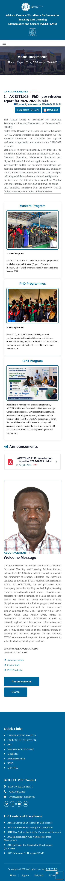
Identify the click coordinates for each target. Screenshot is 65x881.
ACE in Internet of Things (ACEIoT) (25, 853)
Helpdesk (39, 875)
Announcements (22, 681)
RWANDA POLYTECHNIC (20, 749)
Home (11, 62)
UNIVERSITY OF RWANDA (21, 735)
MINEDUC (12, 754)
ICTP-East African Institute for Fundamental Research (34, 832)
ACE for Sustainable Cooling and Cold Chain (30, 827)
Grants (16, 692)
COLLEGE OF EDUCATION (21, 740)
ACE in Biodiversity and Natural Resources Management (27, 838)
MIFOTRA (12, 768)
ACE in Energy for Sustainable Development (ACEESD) (28, 847)
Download (52, 109)
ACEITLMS (51, 869)
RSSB (10, 763)
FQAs (52, 875)
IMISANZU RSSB (16, 758)
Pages (20, 62)
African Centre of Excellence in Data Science (30, 822)
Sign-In (25, 875)
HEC (9, 744)
